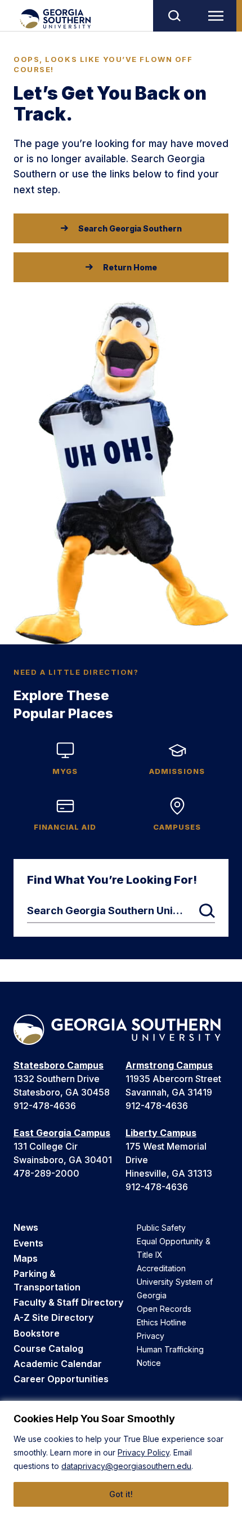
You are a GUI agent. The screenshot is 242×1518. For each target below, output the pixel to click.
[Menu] (218, 16)
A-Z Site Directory (53, 1317)
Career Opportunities (61, 1379)
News (26, 1227)
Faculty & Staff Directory (68, 1302)
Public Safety (161, 1227)
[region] (121, 1459)
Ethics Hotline (161, 1322)
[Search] (174, 16)
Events (28, 1243)
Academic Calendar (58, 1363)
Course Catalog (48, 1348)
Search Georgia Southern (130, 228)
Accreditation (161, 1268)
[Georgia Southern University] (55, 18)
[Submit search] (207, 911)
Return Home (130, 267)
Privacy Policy (143, 1452)
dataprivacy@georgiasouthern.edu (126, 1466)
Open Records (164, 1309)
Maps (26, 1258)
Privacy (150, 1336)
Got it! (121, 1494)
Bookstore (37, 1333)
